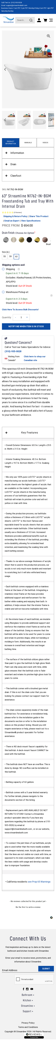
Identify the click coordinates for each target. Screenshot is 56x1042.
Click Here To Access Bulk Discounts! (20, 309)
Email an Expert (11, 221)
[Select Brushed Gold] (21, 239)
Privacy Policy (28, 1023)
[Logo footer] (34, 1035)
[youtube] (31, 989)
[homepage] (8, 20)
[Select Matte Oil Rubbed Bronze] (45, 239)
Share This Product (38, 216)
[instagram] (27, 989)
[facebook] (23, 989)
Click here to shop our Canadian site (35, 358)
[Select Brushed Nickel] (13, 239)
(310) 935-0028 (16, 3)
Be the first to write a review (28, 907)
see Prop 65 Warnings (39, 881)
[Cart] (45, 20)
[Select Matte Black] (29, 239)
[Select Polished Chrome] (6, 239)
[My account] (39, 20)
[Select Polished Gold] (37, 239)
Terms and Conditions (28, 1027)
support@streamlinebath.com (16, 5)
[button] (51, 69)
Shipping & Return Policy (15, 216)
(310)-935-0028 (13, 351)
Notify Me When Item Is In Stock (26, 326)
